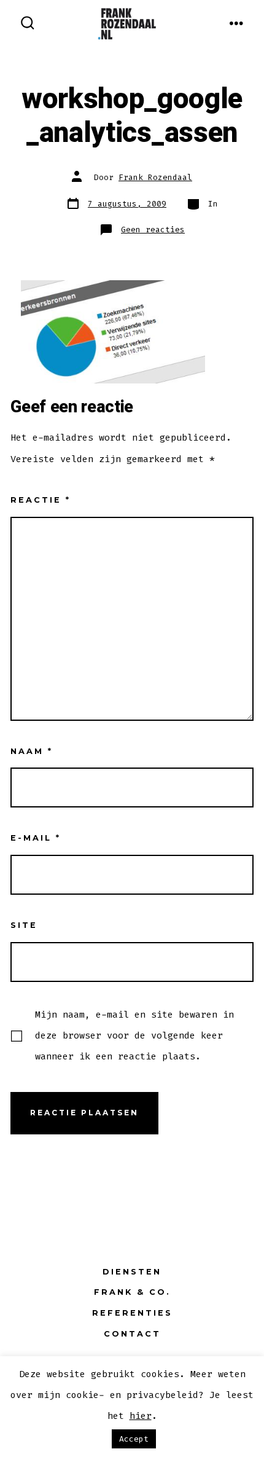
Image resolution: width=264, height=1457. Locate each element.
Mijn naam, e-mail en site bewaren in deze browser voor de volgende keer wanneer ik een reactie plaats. (134, 1035)
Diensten (132, 1271)
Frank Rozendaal (155, 177)
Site (23, 925)
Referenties (132, 1313)
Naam (31, 751)
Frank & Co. (132, 1292)
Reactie (40, 500)
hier (141, 1416)
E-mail (35, 837)
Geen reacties (153, 229)
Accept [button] (134, 1439)
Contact (132, 1333)
